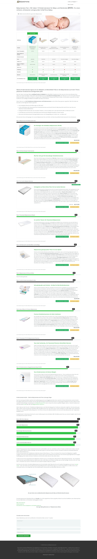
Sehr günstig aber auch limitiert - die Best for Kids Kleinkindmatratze (51, 285)
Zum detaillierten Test (32, 79)
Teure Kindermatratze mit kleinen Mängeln (45, 372)
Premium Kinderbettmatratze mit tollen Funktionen (47, 314)
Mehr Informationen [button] (21, 502)
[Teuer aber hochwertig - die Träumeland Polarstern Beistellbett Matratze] (25, 347)
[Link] (23, 1)
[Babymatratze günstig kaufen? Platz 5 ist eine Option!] (25, 254)
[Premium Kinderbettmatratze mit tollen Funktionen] (25, 319)
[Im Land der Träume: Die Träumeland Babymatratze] (25, 223)
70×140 (24, 404)
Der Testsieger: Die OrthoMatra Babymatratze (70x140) (48, 125)
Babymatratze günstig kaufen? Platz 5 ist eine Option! (47, 249)
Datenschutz (51, 554)
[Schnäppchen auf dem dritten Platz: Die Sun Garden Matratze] (25, 190)
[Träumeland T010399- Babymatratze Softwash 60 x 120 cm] (64, 40)
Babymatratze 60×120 (40, 403)
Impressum (45, 554)
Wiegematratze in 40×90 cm (38, 404)
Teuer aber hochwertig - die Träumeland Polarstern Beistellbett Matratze (52, 343)
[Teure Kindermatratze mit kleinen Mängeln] (25, 376)
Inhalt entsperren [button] (20, 504)
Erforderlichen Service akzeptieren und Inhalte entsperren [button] (29, 505)
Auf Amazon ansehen (75, 142)
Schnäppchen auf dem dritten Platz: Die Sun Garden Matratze (49, 187)
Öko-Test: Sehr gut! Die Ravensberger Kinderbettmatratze (48, 155)
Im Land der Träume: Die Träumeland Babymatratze (47, 220)
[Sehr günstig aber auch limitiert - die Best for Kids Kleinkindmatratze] (25, 290)
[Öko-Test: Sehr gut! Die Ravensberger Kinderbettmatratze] (25, 160)
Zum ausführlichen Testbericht (62, 142)
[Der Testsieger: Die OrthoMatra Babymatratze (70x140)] (25, 130)
